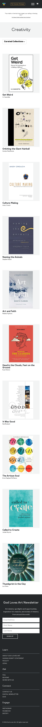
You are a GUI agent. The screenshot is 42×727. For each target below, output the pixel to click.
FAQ (4, 675)
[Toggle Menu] (33, 4)
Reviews (5, 677)
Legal (4, 663)
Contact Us (7, 692)
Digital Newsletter (10, 694)
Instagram (6, 708)
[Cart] (37, 4)
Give (4, 697)
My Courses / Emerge (17, 4)
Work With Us (8, 680)
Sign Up (10, 636)
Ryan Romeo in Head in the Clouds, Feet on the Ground (21, 17)
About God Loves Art (11, 656)
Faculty (5, 661)
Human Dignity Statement (13, 658)
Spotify (5, 713)
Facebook (6, 711)
